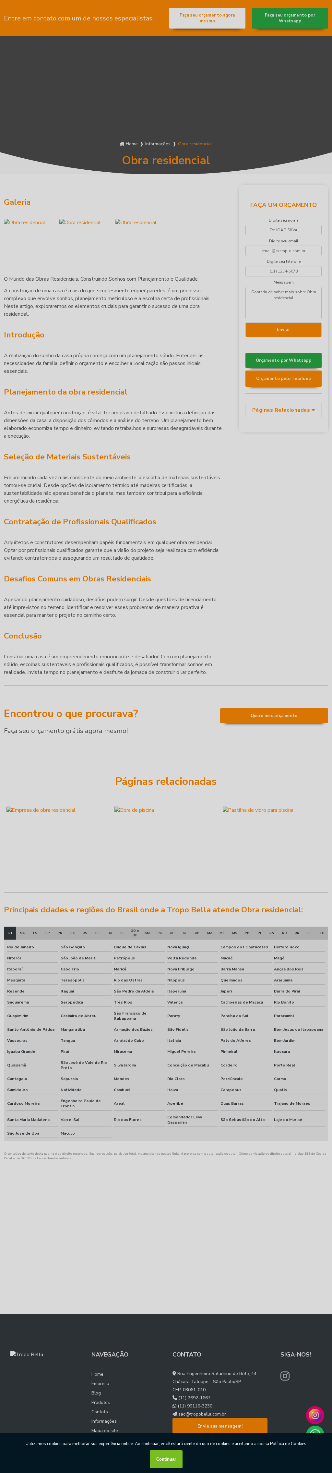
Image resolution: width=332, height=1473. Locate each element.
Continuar (166, 1459)
